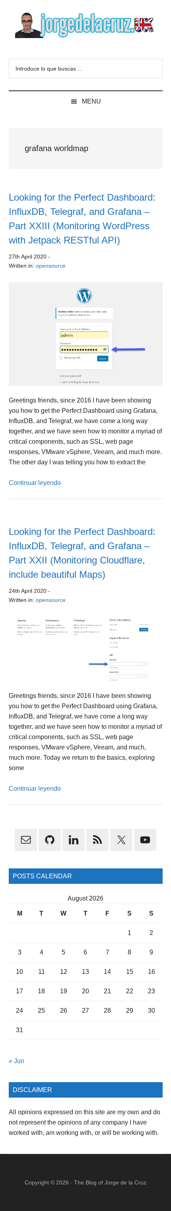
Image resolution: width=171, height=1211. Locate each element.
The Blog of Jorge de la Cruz (110, 1182)
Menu (91, 101)
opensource (51, 266)
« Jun (16, 1061)
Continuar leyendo (35, 482)
